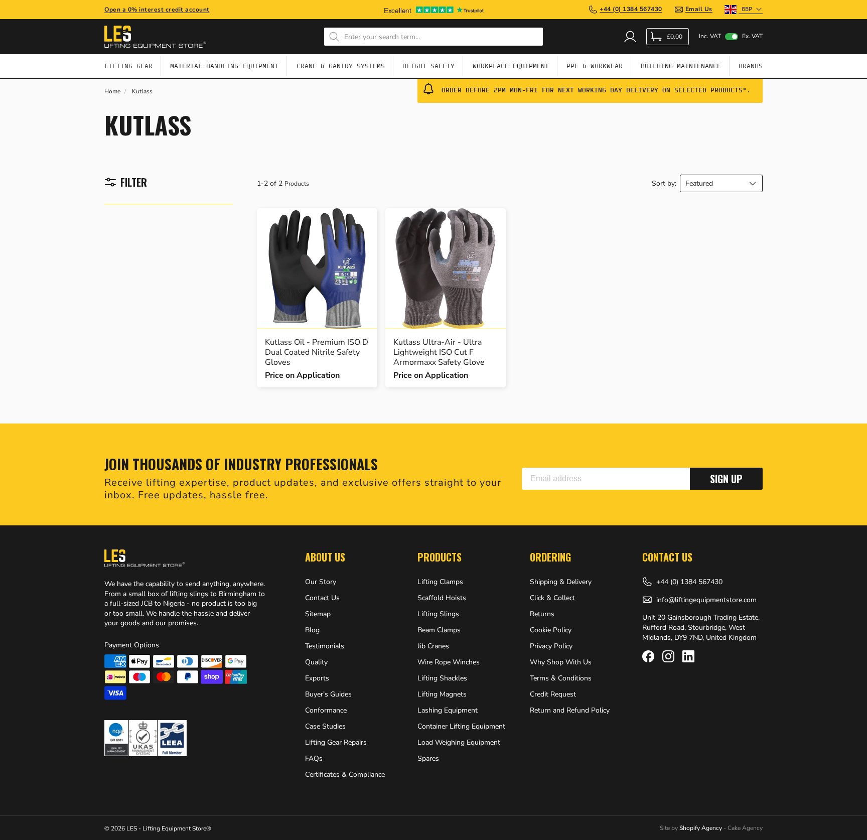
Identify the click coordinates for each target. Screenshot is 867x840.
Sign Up (726, 478)
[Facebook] (648, 656)
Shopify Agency (700, 828)
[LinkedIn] (688, 656)
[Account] (630, 37)
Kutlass (142, 91)
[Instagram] (668, 656)
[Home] (155, 36)
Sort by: (664, 183)
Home (112, 91)
